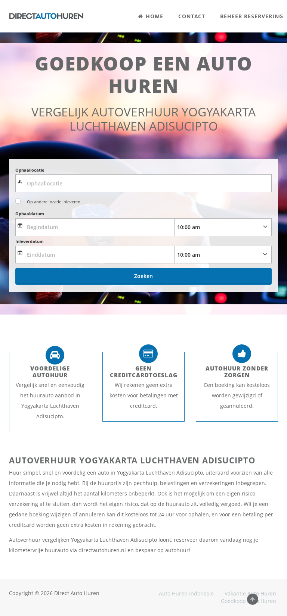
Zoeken (143, 275)
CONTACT (191, 16)
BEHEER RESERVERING (251, 16)
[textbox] (143, 183)
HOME (153, 16)
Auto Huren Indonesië (186, 593)
